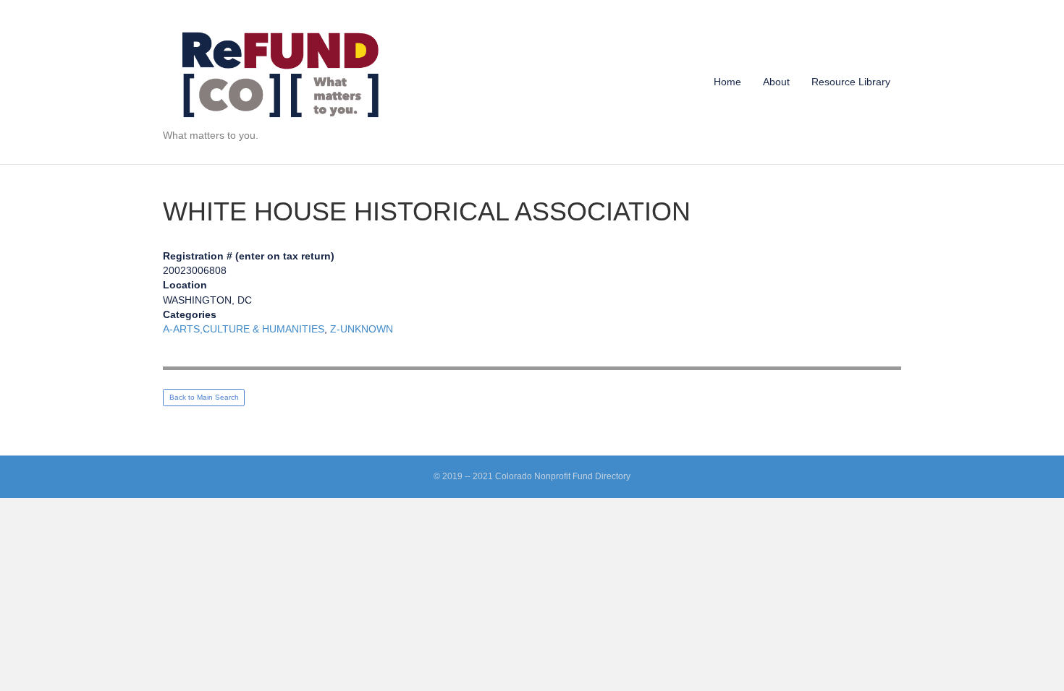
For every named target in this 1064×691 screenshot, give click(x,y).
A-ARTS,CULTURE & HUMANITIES (243, 329)
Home (727, 81)
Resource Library (850, 81)
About (776, 81)
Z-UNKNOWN (361, 329)
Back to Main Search (204, 397)
